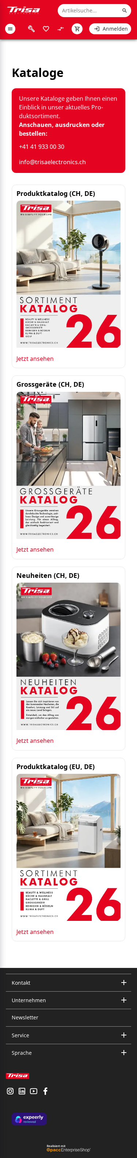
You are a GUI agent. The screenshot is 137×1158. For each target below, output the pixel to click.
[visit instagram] (10, 1091)
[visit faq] (31, 28)
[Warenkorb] (77, 29)
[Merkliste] (46, 28)
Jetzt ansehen (35, 359)
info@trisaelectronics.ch (52, 162)
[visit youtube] (33, 1091)
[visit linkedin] (22, 1091)
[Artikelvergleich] (60, 28)
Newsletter (25, 1017)
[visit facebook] (45, 1091)
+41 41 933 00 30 (41, 147)
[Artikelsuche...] (124, 10)
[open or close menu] (10, 28)
